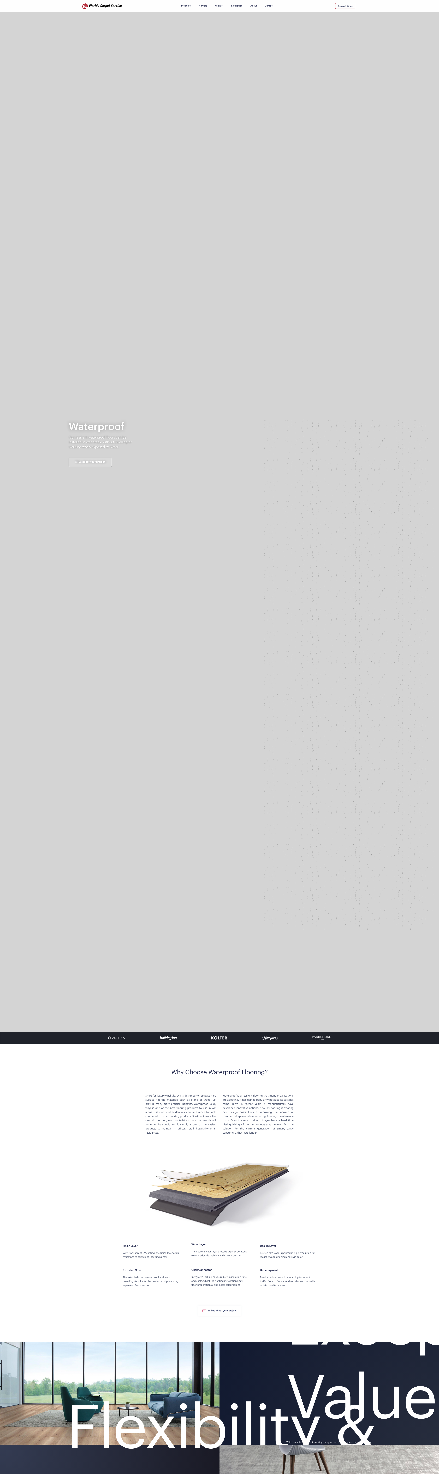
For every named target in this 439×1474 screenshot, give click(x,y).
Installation (236, 6)
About (253, 6)
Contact (269, 6)
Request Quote (345, 6)
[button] (186, 6)
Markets (203, 6)
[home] (102, 6)
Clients (218, 6)
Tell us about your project (89, 462)
